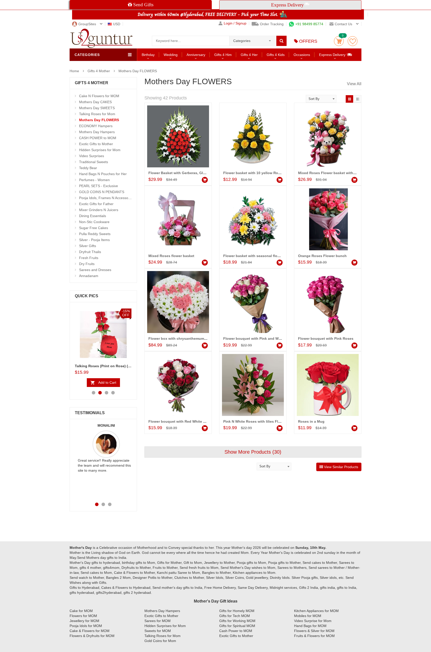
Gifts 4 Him (223, 55)
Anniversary (196, 55)
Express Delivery (332, 55)
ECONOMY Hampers (95, 126)
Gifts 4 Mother (99, 71)
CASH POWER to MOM (97, 138)
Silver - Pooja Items (94, 240)
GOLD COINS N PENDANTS (101, 192)
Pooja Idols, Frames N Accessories (106, 198)
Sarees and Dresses (95, 270)
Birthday (148, 55)
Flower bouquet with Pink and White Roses (260, 338)
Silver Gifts (87, 246)
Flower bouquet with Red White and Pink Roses (189, 421)
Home (74, 71)
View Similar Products (340, 467)
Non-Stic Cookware (94, 222)
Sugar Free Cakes (93, 228)
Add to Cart (107, 382)
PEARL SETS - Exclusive (98, 186)
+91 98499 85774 (309, 24)
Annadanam (88, 276)
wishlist (352, 41)
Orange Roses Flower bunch (322, 256)
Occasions (302, 55)
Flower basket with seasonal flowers (254, 256)
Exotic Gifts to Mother (96, 144)
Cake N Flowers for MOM (99, 96)
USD (116, 24)
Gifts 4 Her (249, 55)
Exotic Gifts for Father (96, 204)
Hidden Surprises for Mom (99, 150)
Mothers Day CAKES (95, 102)
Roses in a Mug (311, 421)
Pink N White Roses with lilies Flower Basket (261, 421)
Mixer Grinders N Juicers (98, 210)
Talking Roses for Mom (97, 114)
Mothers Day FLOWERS (137, 71)
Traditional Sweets (93, 162)
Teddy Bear (88, 168)
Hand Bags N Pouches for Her (103, 174)
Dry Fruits (87, 264)
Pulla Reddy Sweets (94, 234)
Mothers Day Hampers (97, 132)
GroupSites (87, 24)
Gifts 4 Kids (276, 55)
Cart (339, 41)
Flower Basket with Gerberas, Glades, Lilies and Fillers (194, 173)
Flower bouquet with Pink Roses (325, 338)
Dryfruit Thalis (90, 252)
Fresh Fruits (88, 258)
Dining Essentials (92, 216)
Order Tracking (272, 24)
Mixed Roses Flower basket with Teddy (331, 173)
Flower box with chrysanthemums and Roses (186, 338)
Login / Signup (235, 23)
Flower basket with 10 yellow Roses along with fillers (268, 173)
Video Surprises (91, 156)
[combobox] (252, 39)
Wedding (171, 55)
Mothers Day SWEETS (97, 108)
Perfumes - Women (94, 180)
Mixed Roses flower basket (171, 256)
